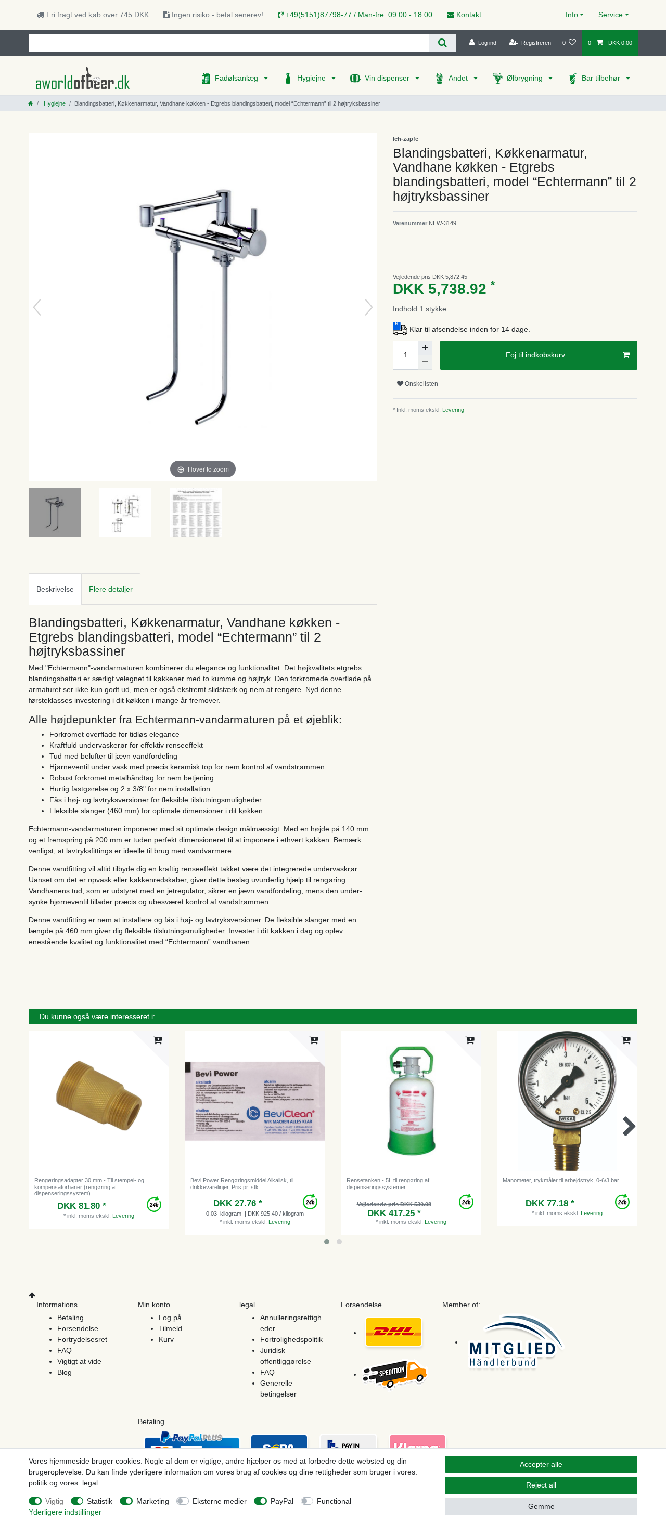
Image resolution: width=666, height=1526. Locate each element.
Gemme (541, 1506)
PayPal (282, 1501)
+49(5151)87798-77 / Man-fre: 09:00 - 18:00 (358, 14)
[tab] (55, 588)
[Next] (369, 307)
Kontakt (467, 14)
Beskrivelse (55, 589)
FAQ (64, 1350)
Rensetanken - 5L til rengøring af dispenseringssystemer (388, 1183)
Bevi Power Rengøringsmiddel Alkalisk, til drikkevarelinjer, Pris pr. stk (241, 1183)
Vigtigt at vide (79, 1361)
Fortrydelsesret (82, 1339)
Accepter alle (541, 1464)
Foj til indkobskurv (535, 354)
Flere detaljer (111, 589)
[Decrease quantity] (425, 362)
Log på (170, 1317)
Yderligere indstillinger (65, 1512)
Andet (459, 78)
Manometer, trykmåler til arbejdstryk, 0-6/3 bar (561, 1180)
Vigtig (54, 1501)
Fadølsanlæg (237, 78)
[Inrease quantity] (425, 348)
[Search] (442, 43)
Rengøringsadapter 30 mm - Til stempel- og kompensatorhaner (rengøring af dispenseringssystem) (89, 1186)
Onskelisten (420, 383)
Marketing (152, 1501)
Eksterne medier (220, 1501)
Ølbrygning (526, 78)
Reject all (541, 1485)
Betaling (70, 1317)
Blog (64, 1372)
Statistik (99, 1501)
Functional (334, 1501)
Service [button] (610, 14)
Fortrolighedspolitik (291, 1339)
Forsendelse (77, 1328)
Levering (452, 410)
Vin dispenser (388, 78)
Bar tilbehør (602, 78)
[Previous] (37, 307)
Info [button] (572, 14)
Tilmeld (170, 1328)
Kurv (166, 1339)
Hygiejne (312, 78)
